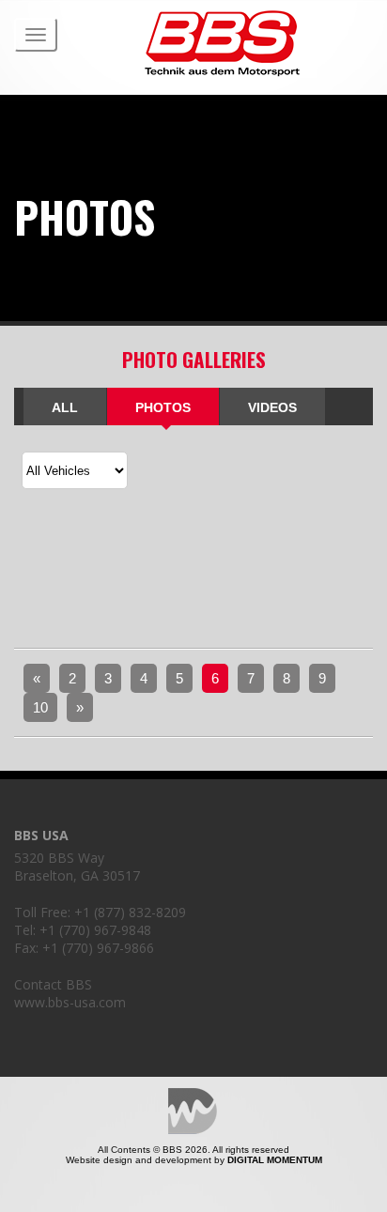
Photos (163, 407)
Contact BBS (53, 984)
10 (40, 707)
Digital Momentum (192, 1111)
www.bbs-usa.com (70, 1002)
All (65, 407)
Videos (272, 407)
